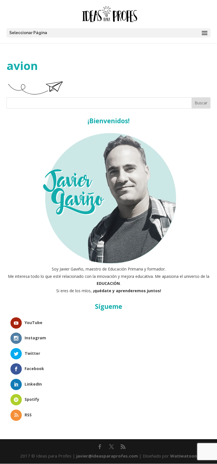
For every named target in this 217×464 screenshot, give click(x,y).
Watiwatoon (183, 456)
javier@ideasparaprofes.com (107, 456)
